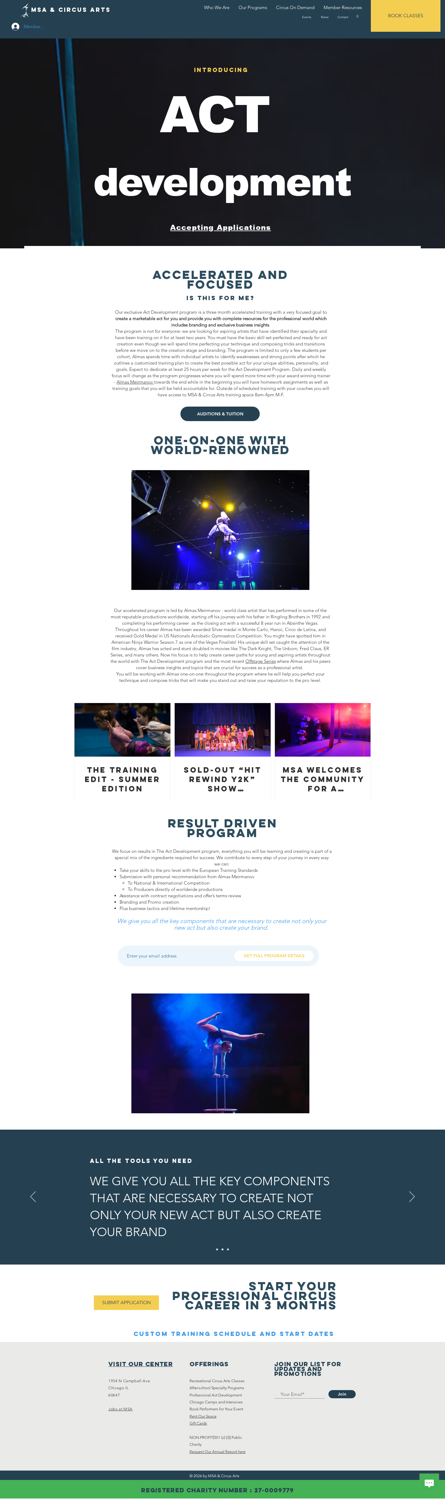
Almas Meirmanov (135, 382)
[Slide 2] (222, 1249)
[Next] (412, 1197)
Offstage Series (261, 661)
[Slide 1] (217, 1249)
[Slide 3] (228, 1249)
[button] (357, 16)
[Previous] (33, 1197)
